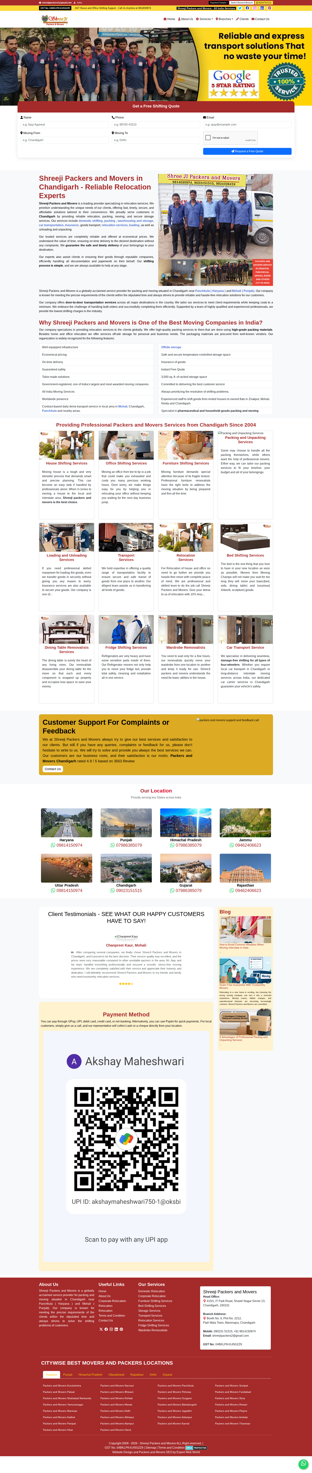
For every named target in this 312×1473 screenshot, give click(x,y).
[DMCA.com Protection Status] (196, 1390)
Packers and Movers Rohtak (116, 1341)
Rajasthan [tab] (137, 1317)
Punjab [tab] (67, 1317)
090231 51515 (223, 1274)
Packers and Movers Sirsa (230, 1341)
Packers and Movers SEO (155, 1394)
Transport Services (150, 1258)
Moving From (31, 55)
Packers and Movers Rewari (231, 1347)
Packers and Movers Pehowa (174, 1334)
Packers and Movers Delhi (115, 1353)
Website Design (122, 1394)
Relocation (105, 1248)
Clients (244, 19)
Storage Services (149, 1253)
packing (110, 142)
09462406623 (247, 767)
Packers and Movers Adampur (175, 1359)
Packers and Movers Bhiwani (116, 1334)
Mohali (122, 328)
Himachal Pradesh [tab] (90, 1317)
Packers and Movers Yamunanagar (63, 1347)
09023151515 (128, 812)
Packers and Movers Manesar (60, 1353)
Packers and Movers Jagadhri (175, 1353)
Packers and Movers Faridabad (233, 1334)
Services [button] (205, 19)
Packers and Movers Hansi (115, 1372)
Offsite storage (171, 269)
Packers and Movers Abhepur (117, 1359)
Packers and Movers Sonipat (231, 1328)
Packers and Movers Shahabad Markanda (67, 1341)
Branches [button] (224, 19)
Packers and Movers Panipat (59, 1366)
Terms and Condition (112, 1258)
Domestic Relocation (151, 1234)
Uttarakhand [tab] (116, 1317)
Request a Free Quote (248, 73)
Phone (119, 39)
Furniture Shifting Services (155, 1243)
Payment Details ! (218, 2)
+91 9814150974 (245, 1274)
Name (27, 39)
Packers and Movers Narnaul (117, 1328)
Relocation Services (151, 1263)
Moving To (121, 55)
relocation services (115, 147)
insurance (72, 147)
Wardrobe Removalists (152, 1273)
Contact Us (261, 19)
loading (134, 147)
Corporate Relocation (112, 1243)
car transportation (51, 147)
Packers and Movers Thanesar (232, 1366)
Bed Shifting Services (152, 1248)
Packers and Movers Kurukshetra (62, 1328)
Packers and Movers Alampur (117, 1366)
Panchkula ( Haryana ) (210, 212)
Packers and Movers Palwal (59, 1334)
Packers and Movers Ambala (231, 1359)
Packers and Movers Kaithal (59, 1359)
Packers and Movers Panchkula (176, 1328)
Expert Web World (188, 1394)
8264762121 (265, 2)
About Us (187, 19)
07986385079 (128, 767)
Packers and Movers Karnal (173, 1366)
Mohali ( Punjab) (243, 212)
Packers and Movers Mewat (116, 1347)
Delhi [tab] (153, 1317)
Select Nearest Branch (242, 2)
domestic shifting (91, 142)
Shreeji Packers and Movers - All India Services (206, 8)
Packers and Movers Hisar (58, 1372)
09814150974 (68, 767)
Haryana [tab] (51, 1317)
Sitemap (150, 1390)
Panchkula (49, 332)
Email (210, 39)
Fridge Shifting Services (153, 1268)
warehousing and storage (135, 142)
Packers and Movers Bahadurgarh (177, 1347)
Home (171, 19)
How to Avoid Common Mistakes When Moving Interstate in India (242, 868)
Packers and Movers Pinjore (231, 1353)
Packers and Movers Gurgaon (175, 1341)
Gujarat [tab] (167, 1317)
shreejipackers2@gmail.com (230, 1278)
